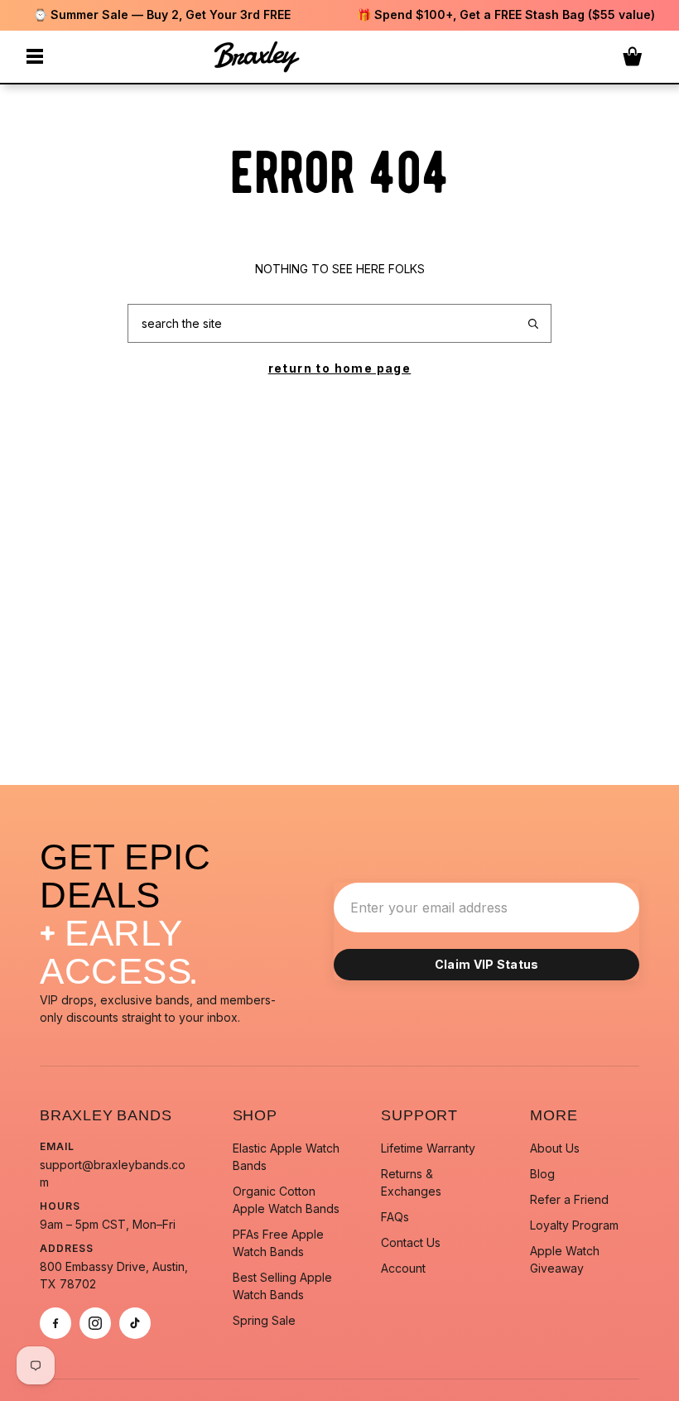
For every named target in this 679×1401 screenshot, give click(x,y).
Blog (542, 1174)
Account (403, 1268)
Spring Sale (264, 1320)
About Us (555, 1148)
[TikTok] (135, 1323)
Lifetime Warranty (428, 1148)
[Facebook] (55, 1323)
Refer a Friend (569, 1199)
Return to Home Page (340, 368)
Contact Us (411, 1242)
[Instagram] (95, 1323)
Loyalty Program (574, 1225)
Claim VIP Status (487, 964)
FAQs (395, 1217)
